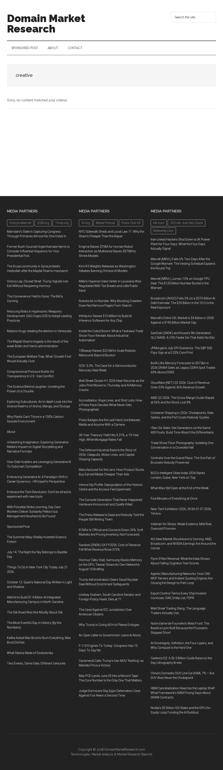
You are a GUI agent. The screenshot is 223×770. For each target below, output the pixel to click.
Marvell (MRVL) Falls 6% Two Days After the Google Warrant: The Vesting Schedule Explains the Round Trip (183, 263)
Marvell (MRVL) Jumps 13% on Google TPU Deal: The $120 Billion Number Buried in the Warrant (180, 283)
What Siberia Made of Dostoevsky (30, 653)
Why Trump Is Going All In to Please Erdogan (109, 625)
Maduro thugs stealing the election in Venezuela (39, 331)
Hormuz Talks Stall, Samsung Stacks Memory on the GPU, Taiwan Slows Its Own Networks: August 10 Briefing (110, 564)
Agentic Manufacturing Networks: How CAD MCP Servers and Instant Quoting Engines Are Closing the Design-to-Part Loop (182, 578)
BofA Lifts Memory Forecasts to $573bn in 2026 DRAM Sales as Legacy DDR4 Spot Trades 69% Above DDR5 (183, 367)
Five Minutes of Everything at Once (174, 498)
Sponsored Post (18, 526)
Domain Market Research (46, 23)
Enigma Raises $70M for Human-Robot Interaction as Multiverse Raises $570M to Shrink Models (107, 251)
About (11, 432)
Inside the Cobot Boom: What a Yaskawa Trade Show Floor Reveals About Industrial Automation (111, 335)
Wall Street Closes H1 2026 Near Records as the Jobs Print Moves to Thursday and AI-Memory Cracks (111, 385)
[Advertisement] (111, 152)
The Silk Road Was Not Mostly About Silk (35, 612)
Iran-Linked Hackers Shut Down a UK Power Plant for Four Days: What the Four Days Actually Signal (180, 244)
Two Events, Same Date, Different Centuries (36, 663)
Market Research (128, 754)
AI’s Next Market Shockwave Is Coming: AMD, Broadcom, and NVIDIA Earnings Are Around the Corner (183, 543)
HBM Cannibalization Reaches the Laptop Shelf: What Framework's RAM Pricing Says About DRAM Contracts (183, 692)
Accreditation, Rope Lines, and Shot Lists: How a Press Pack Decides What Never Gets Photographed (110, 405)
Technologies (80, 754)
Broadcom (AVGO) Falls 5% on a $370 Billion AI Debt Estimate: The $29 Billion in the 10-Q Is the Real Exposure (183, 303)
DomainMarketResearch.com (125, 749)
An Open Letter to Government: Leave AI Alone (109, 635)
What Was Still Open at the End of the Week (180, 488)
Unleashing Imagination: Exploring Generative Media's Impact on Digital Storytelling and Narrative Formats (37, 446)
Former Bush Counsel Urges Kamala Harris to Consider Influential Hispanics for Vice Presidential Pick (38, 251)
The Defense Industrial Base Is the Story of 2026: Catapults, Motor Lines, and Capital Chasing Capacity (107, 454)
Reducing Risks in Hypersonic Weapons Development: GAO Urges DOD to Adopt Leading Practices (39, 316)
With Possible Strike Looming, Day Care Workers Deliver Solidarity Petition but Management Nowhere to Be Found (34, 511)
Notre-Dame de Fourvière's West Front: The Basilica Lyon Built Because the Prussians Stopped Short (180, 628)
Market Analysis (102, 754)
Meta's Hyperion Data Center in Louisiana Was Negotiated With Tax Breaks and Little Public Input (110, 286)
